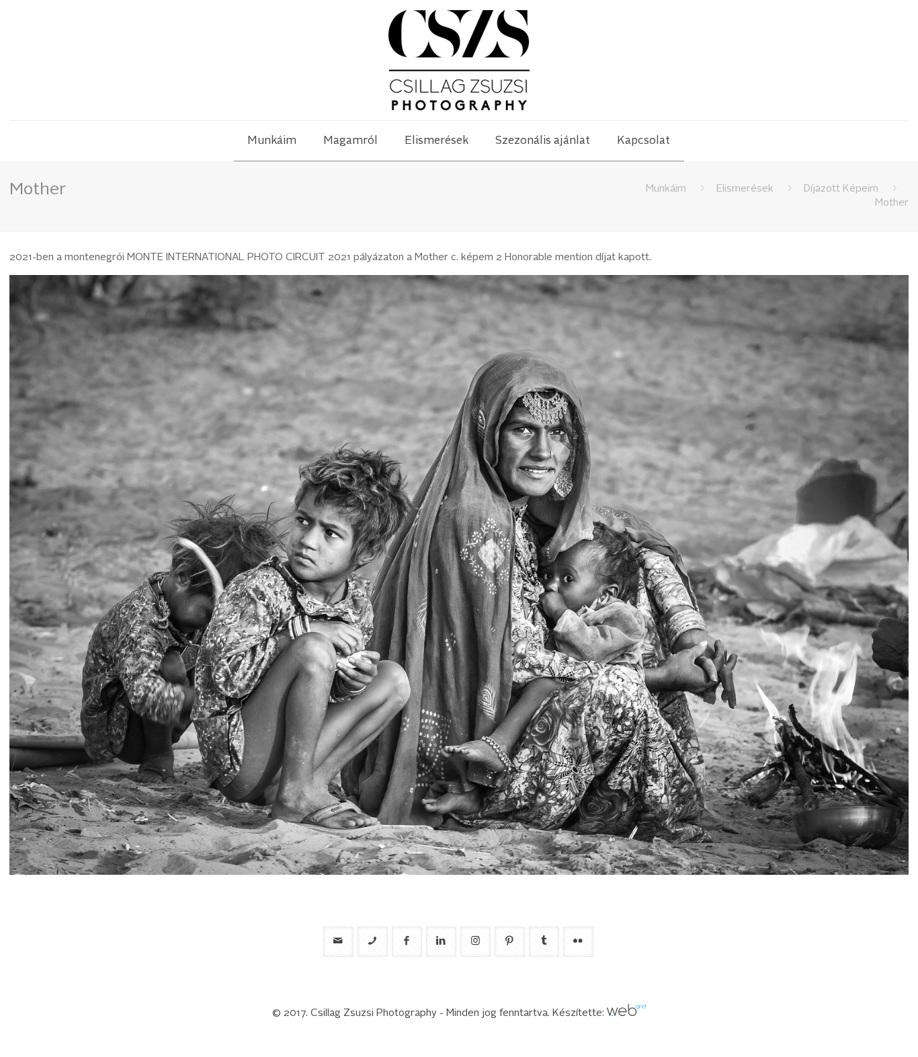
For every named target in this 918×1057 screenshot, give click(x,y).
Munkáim (666, 189)
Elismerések (745, 189)
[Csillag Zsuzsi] (459, 60)
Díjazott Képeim (841, 189)
